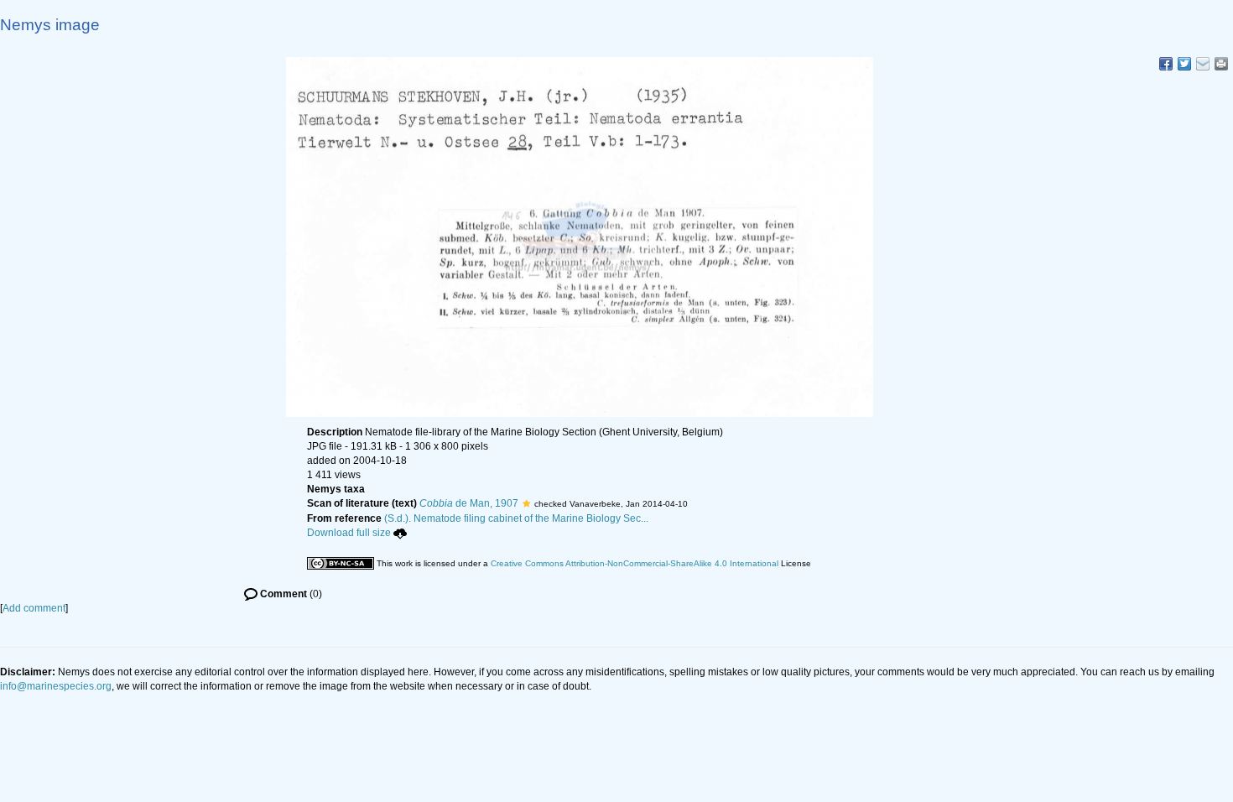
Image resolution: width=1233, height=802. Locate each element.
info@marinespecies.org (56, 686)
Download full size (349, 533)
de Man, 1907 (468, 503)
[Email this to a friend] (1221, 63)
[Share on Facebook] (1166, 63)
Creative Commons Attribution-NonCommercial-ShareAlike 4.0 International (634, 563)
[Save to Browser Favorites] (1203, 63)
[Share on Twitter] (1184, 63)
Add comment (34, 608)
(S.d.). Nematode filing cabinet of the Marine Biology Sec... (516, 518)
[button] (526, 503)
